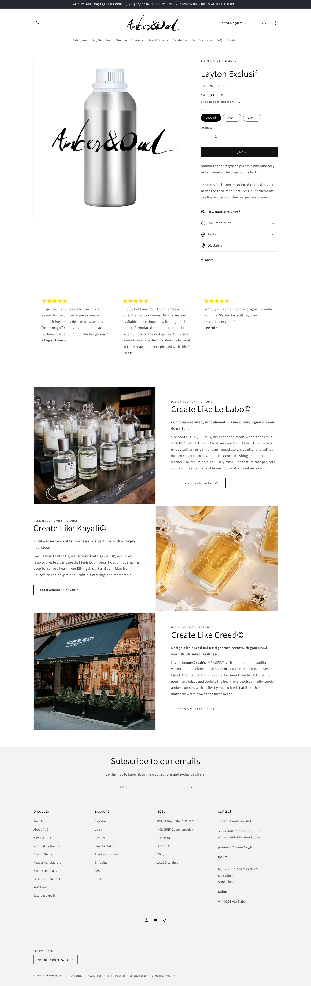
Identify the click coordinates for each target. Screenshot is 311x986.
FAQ (97, 871)
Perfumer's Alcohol (46, 879)
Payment (101, 838)
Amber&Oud (55, 975)
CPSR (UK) (163, 846)
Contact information (163, 975)
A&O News (40, 887)
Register (100, 821)
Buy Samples (42, 838)
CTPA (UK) (163, 838)
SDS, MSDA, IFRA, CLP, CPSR (175, 821)
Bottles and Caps (45, 871)
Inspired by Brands (46, 846)
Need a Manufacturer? (48, 862)
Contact (100, 879)
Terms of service (116, 975)
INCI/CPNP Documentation (175, 829)
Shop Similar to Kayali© (59, 590)
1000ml (211, 118)
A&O (45, 975)
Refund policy (75, 975)
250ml (252, 118)
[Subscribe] (190, 787)
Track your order (106, 854)
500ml (231, 118)
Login (99, 829)
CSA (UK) (162, 854)
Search (38, 821)
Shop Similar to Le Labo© (198, 483)
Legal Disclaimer (168, 862)
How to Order (104, 846)
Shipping (206, 101)
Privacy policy (94, 975)
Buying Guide (42, 854)
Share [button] (209, 260)
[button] (38, 23)
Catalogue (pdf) (44, 895)
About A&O (41, 829)
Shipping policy (138, 975)
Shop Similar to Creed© (196, 709)
